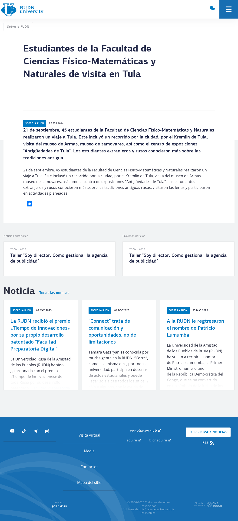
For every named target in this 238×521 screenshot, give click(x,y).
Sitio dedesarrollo (199, 504)
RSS (205, 442)
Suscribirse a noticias (208, 432)
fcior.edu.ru (158, 440)
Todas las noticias (54, 293)
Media (89, 451)
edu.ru (132, 440)
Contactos (89, 466)
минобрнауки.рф (144, 430)
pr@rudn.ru (59, 506)
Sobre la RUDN (18, 27)
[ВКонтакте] (29, 203)
